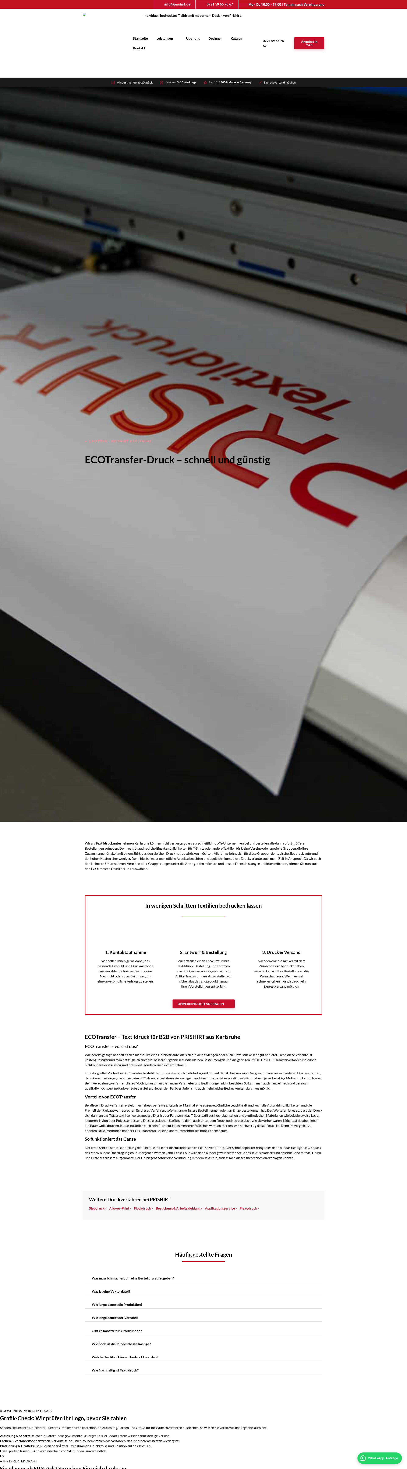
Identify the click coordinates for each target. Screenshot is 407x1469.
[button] (203, 1278)
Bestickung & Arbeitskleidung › (179, 1208)
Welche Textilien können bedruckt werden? (125, 1357)
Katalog (236, 38)
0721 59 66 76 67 (273, 43)
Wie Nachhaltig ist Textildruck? (115, 1370)
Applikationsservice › (221, 1208)
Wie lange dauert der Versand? (115, 1318)
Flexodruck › (249, 1208)
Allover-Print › (120, 1208)
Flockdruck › (143, 1208)
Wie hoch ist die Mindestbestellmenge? (121, 1344)
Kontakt (139, 48)
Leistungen (164, 38)
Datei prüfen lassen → (16, 1451)
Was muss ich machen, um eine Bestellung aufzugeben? (133, 1278)
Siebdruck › (97, 1208)
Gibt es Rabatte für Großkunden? (117, 1331)
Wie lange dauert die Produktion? (117, 1304)
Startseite (140, 38)
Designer (215, 38)
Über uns (193, 38)
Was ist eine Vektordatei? (111, 1291)
